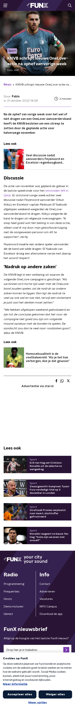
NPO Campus (48, 606)
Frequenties (11, 591)
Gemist (8, 613)
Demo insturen (13, 606)
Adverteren (47, 591)
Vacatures (46, 598)
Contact (45, 583)
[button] (5, 5)
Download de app (51, 613)
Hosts (8, 598)
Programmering (14, 583)
